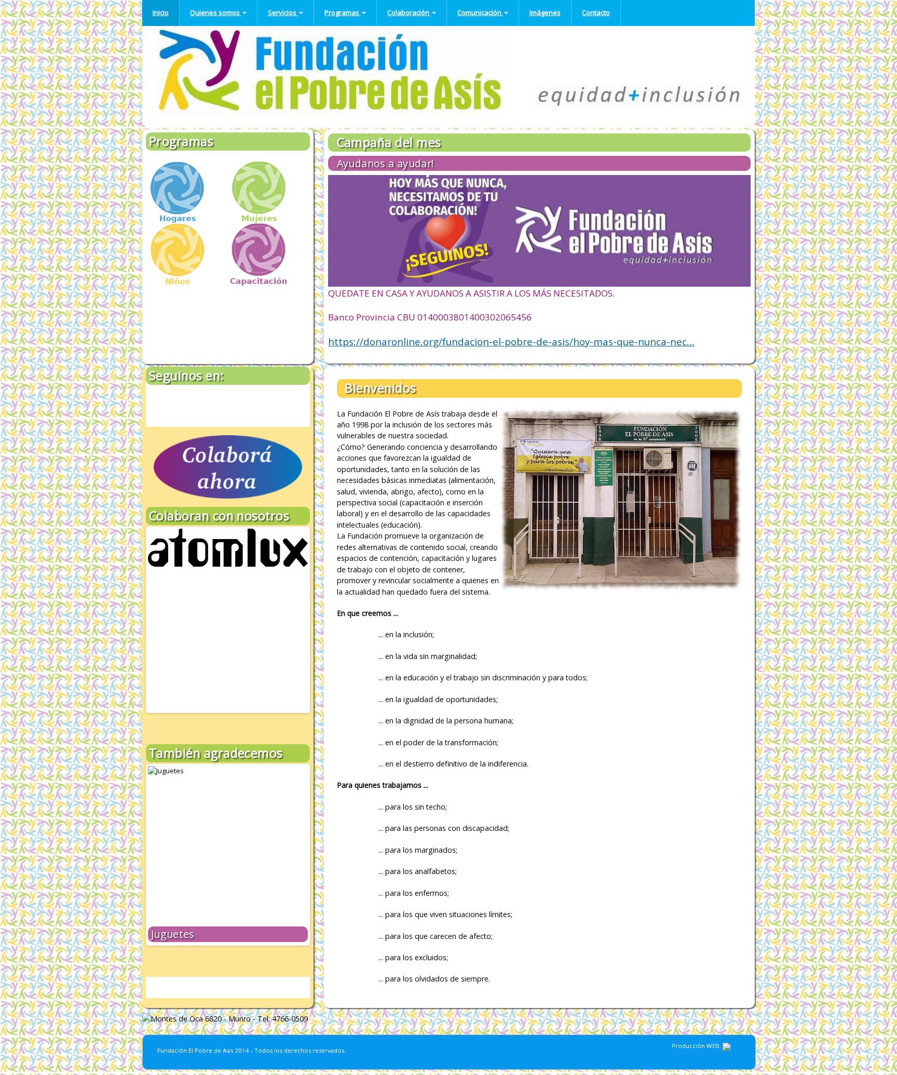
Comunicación (480, 12)
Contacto (596, 12)
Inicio (161, 12)
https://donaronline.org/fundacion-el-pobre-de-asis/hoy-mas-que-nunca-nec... (511, 341)
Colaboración (409, 12)
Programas (342, 12)
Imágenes (545, 12)
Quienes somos (215, 12)
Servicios (283, 12)
